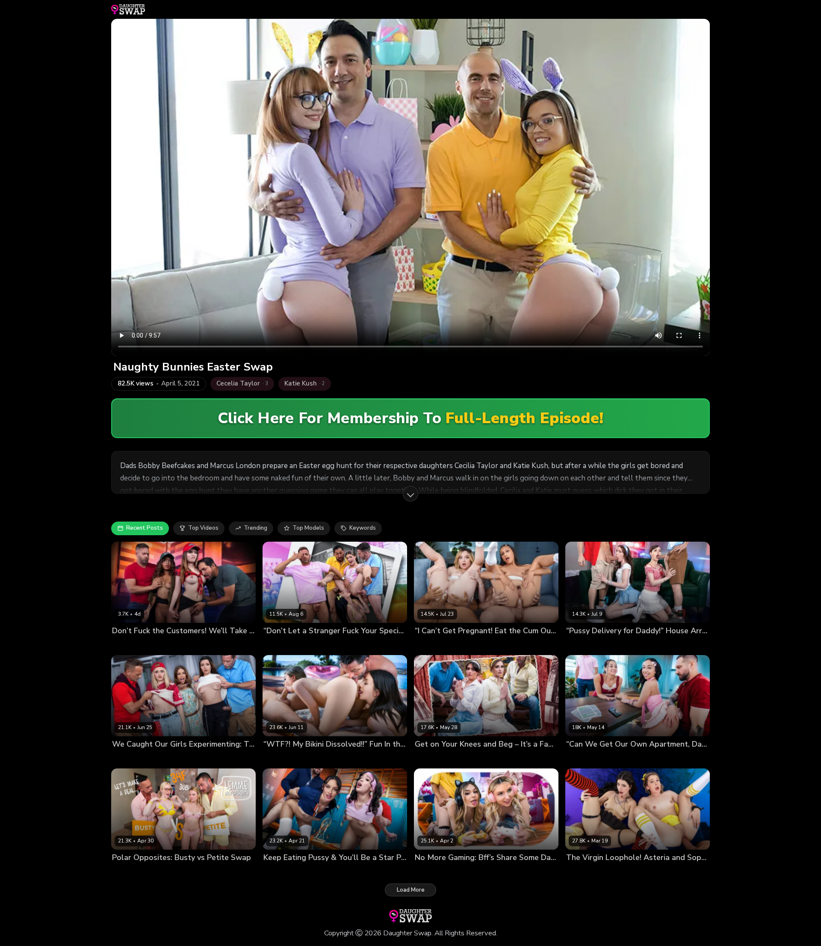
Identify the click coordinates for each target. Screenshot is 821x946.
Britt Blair (427, 872)
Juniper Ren (279, 645)
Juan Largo (198, 645)
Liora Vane (628, 759)
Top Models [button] (308, 528)
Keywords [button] (362, 528)
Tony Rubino (537, 759)
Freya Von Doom (588, 759)
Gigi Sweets (128, 872)
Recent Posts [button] (144, 528)
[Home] (128, 9)
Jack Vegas (405, 759)
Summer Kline (325, 759)
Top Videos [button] (203, 528)
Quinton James (666, 759)
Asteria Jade (583, 872)
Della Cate (458, 872)
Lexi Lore (427, 645)
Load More (411, 890)
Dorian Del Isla (237, 759)
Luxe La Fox (279, 872)
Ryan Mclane (499, 759)
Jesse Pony (165, 759)
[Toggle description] (410, 493)
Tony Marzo (386, 872)
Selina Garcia (316, 645)
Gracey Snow (130, 759)
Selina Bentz (461, 759)
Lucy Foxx (428, 759)
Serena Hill (198, 759)
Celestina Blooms (590, 645)
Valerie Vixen (316, 872)
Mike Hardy (520, 645)
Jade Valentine (636, 645)
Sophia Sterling (623, 872)
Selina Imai (166, 645)
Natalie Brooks (283, 759)
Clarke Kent (675, 645)
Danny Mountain (205, 872)
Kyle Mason (486, 645)
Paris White (164, 872)
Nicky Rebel (232, 645)
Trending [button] (255, 528)
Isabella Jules (130, 645)
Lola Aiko (454, 645)
